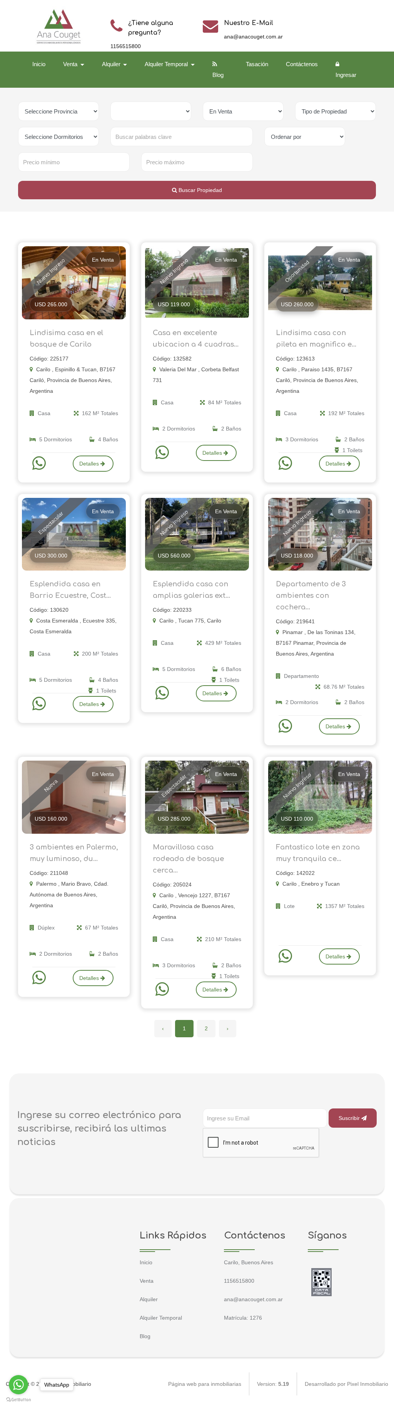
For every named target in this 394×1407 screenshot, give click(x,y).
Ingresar (346, 75)
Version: (273, 1384)
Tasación (257, 64)
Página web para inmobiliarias (204, 1384)
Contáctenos (302, 64)
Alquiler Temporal (161, 1318)
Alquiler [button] (112, 64)
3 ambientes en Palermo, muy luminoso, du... (74, 853)
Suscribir (350, 1118)
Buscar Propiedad (199, 190)
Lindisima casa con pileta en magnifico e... (316, 338)
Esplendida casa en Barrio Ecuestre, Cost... (70, 589)
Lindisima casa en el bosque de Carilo (67, 338)
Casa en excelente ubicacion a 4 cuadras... (196, 338)
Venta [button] (71, 64)
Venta (147, 1281)
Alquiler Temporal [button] (167, 64)
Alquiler (149, 1299)
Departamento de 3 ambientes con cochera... (311, 595)
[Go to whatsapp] (18, 1384)
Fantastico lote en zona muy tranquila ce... (318, 853)
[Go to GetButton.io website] (18, 1399)
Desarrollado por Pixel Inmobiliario (346, 1384)
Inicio (38, 64)
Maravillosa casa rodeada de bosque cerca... (188, 858)
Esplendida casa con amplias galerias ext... (191, 589)
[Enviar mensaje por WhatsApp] (40, 463)
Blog (218, 75)
